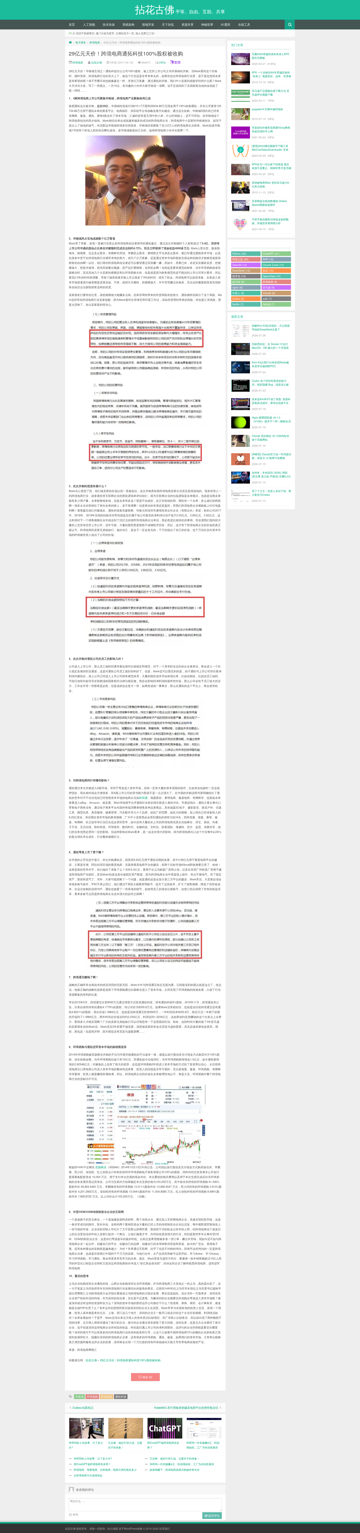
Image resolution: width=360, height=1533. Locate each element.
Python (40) (239, 253)
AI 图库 (225, 24)
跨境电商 (94, 42)
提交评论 (214, 1515)
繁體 (177, 62)
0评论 (162, 62)
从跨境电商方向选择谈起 (88, 1475)
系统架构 (128, 24)
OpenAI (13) (239, 265)
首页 (72, 24)
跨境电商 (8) (270, 282)
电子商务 (80, 42)
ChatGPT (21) (271, 253)
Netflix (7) (238, 304)
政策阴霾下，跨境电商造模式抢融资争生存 (175, 1470)
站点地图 (112, 1528)
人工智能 (89, 24)
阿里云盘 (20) (240, 259)
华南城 (79, 1396)
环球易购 (92, 1396)
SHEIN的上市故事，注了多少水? (93, 1458)
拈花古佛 (96, 62)
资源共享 (188, 24)
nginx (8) (237, 287)
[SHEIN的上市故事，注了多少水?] (86, 1428)
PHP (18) (268, 259)
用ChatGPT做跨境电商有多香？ (92, 1464)
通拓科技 (120, 1396)
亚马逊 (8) (269, 287)
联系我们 (164, 1528)
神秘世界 (207, 24)
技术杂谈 (109, 24)
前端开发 (148, 24)
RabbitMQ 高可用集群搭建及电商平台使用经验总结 (186, 1407)
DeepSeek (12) (241, 270)
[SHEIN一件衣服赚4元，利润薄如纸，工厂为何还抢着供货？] (204, 1428)
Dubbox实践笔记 (83, 1407)
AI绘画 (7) (268, 304)
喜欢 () (147, 1377)
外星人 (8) (238, 293)
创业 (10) (268, 270)
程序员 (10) (239, 276)
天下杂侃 (168, 24)
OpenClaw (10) (272, 276)
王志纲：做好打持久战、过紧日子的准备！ (175, 1458)
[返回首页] (70, 42)
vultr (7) (267, 298)
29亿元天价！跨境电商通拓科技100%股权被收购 (126, 53)
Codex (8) (238, 298)
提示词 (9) (238, 282)
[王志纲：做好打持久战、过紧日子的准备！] (125, 1428)
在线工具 (244, 24)
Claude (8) (269, 293)
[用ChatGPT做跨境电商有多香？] (165, 1428)
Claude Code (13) (273, 265)
